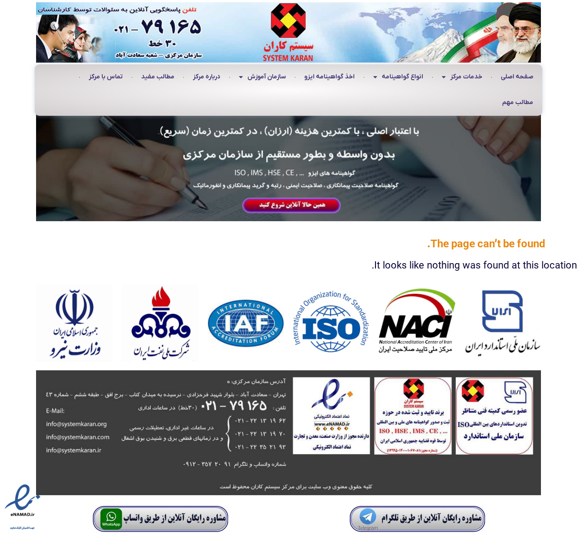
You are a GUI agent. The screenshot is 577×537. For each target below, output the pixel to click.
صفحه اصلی (517, 77)
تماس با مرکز (106, 77)
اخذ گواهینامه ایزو (329, 77)
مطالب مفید (157, 77)
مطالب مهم (517, 102)
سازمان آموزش (266, 77)
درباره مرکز (206, 77)
